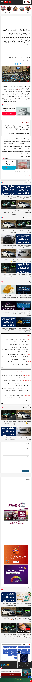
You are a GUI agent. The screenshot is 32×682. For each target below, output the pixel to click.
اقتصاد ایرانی (21, 647)
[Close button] (31, 668)
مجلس (19, 89)
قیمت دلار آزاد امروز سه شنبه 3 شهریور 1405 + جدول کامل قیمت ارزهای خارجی (15, 384)
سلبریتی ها (27, 647)
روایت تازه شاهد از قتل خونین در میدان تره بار (18, 133)
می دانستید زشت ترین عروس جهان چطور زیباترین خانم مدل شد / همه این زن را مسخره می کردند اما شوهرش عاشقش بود (15, 390)
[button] (19, 652)
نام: (27, 448)
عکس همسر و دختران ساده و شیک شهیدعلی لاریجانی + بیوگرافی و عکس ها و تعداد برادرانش (16, 341)
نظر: (27, 457)
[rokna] (27, 2)
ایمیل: (27, 452)
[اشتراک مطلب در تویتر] (17, 64)
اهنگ (25, 650)
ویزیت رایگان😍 (9, 167)
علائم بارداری (14, 650)
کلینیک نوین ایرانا (7, 652)
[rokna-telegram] (1, 665)
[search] (6, 2)
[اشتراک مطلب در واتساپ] (15, 64)
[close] (31, 681)
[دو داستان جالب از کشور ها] (21, 9)
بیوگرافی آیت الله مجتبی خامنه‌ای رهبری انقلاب (18, 344)
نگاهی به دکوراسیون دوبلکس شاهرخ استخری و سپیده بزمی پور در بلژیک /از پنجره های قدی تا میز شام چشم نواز (15, 398)
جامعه (21, 13)
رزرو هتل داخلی (6, 650)
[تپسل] (3, 105)
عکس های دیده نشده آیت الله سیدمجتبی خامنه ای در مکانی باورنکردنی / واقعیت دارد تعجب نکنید (15, 363)
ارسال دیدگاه (25, 471)
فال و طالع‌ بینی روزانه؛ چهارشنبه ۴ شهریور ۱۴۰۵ (24, 665)
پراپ (29, 650)
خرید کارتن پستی (16, 652)
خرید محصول (11, 674)
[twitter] (3, 665)
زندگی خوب (3, 13)
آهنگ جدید (20, 650)
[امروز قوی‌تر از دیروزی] (3, 9)
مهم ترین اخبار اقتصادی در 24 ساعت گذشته (13, 380)
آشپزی (27, 13)
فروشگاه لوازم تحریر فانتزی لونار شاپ (17, 655)
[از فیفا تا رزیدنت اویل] (9, 9)
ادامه (2, 367)
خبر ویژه (24, 123)
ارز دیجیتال (5, 647)
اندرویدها (17, 657)
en (9, 2)
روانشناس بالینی (13, 647)
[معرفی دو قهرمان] (15, 9)
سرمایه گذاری (9, 113)
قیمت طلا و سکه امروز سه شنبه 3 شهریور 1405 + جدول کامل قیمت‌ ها (15, 377)
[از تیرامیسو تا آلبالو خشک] (28, 9)
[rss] (8, 665)
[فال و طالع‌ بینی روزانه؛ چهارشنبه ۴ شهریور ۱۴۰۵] (24, 658)
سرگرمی (9, 13)
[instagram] (6, 665)
